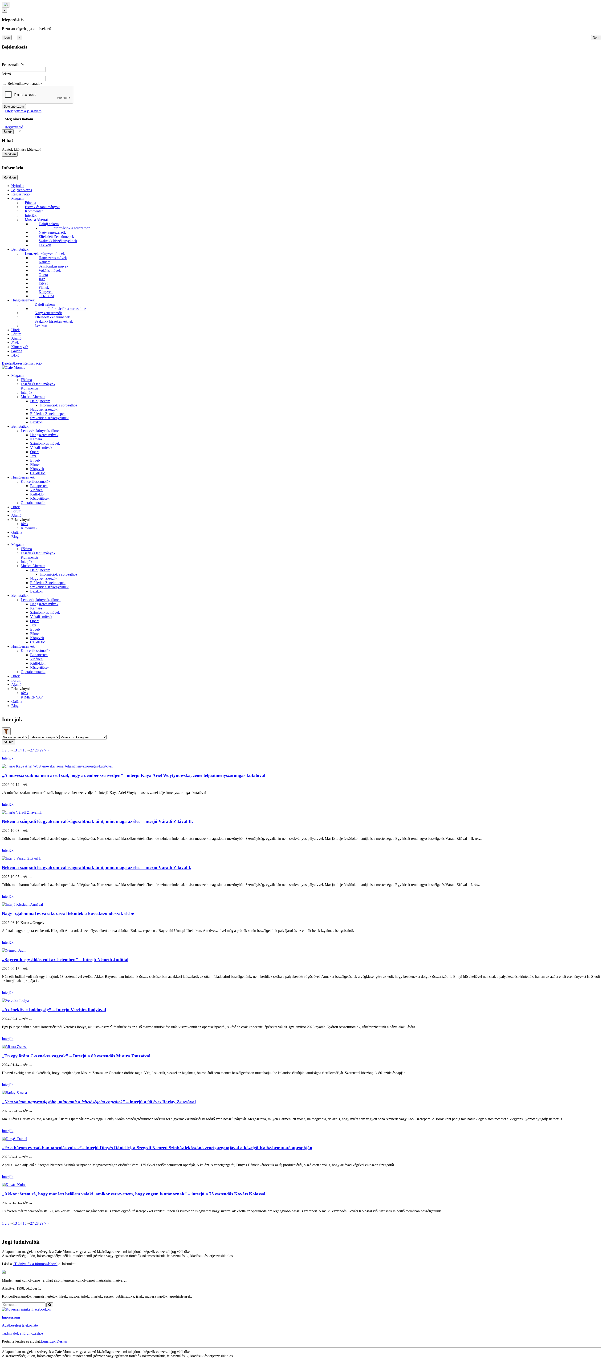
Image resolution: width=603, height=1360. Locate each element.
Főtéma (30, 203)
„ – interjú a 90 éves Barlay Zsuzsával (99, 1101)
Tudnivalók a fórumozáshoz (22, 1333)
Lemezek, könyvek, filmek (45, 254)
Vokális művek (50, 270)
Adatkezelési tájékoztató (20, 1325)
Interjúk (31, 215)
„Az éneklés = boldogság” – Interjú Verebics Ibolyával (54, 1009)
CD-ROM (46, 296)
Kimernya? (19, 347)
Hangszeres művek (53, 258)
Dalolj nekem (49, 224)
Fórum (16, 334)
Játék (15, 343)
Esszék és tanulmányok (42, 207)
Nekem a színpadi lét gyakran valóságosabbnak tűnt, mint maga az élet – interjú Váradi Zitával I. (96, 867)
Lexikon (45, 245)
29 (41, 750)
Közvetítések (39, 498)
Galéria (16, 351)
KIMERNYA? (32, 697)
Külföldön (37, 494)
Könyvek (46, 292)
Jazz (42, 279)
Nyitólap (17, 186)
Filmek (44, 287)
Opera (43, 275)
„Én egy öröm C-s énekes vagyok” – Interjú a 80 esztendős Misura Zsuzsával (76, 1055)
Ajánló (16, 338)
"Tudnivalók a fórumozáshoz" (35, 1264)
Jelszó (6, 74)
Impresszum (11, 1317)
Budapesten (39, 486)
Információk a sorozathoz (71, 228)
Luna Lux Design (54, 1341)
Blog (15, 355)
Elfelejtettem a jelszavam (23, 111)
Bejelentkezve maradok (25, 83)
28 (37, 750)
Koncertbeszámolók (35, 481)
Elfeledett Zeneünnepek (56, 237)
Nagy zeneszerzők (52, 232)
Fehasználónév (13, 65)
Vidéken (36, 490)
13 (15, 750)
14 (20, 750)
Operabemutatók (33, 503)
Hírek (15, 330)
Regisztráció (14, 127)
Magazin (17, 198)
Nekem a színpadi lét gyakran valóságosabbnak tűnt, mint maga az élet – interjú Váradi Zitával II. (97, 821)
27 (32, 750)
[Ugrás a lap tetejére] (5, 5)
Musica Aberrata (37, 220)
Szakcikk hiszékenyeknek (58, 241)
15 (24, 750)
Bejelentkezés (21, 190)
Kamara (44, 262)
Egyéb (43, 283)
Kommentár (34, 211)
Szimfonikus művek (53, 266)
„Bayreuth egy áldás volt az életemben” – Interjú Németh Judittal (65, 959)
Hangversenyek (23, 300)
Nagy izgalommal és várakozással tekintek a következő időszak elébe (68, 913)
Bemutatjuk (20, 249)
